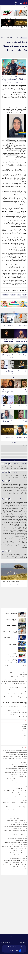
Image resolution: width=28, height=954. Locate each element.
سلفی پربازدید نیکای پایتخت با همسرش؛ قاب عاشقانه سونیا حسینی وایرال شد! (21, 437)
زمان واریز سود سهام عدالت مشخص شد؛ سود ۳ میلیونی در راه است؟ (7, 17)
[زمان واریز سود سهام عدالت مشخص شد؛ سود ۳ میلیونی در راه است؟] (7, 13)
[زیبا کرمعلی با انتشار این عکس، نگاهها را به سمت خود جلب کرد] (20, 348)
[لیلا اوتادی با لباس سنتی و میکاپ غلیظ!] (20, 414)
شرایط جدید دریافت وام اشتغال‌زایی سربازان (18, 792)
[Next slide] (26, 571)
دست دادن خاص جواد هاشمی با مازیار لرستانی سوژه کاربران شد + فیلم (14, 750)
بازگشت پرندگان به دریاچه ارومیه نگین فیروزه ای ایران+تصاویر (14, 581)
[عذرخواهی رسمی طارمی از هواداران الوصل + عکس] (22, 637)
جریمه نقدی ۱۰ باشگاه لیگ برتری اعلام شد (19, 844)
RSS (11, 936)
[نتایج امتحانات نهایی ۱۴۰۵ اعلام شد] (22, 614)
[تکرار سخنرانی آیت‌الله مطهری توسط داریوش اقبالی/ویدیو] (7, 333)
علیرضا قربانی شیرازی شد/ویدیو (21, 840)
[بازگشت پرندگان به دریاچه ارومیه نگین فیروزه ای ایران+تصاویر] (14, 571)
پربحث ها (4, 665)
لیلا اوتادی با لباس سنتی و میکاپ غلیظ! (21, 420)
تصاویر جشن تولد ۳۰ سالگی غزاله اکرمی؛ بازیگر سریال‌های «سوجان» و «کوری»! (7, 421)
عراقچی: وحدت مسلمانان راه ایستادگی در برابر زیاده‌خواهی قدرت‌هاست (14, 756)
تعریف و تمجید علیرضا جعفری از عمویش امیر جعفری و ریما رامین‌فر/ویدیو (14, 846)
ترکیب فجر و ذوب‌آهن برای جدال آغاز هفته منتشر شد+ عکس (16, 768)
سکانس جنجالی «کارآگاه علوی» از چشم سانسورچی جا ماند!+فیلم (15, 862)
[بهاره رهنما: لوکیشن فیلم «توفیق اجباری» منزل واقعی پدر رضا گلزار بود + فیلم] (7, 348)
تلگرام (21, 942)
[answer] (9, 464)
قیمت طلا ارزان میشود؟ (22, 836)
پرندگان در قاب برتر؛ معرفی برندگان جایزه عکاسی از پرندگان (16, 838)
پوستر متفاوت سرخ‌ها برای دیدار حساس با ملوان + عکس (16, 858)
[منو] (3, 2)
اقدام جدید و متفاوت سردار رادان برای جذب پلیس (17, 780)
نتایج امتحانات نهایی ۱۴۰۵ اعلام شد (11, 613)
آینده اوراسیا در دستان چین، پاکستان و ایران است (17, 797)
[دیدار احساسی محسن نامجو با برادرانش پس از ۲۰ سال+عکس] (20, 333)
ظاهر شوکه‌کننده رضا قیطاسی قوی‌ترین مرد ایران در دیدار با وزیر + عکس (9, 661)
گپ (26, 942)
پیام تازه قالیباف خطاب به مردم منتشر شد (19, 762)
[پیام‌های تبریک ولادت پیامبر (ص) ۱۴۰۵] (22, 649)
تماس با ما (16, 936)
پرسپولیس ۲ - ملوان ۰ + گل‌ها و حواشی (19, 770)
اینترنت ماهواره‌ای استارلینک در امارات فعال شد (18, 774)
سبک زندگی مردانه (23, 729)
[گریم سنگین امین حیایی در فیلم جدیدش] (7, 399)
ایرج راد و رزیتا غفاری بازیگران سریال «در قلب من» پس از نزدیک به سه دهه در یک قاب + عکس (7, 391)
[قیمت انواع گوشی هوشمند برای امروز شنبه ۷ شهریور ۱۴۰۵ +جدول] (22, 643)
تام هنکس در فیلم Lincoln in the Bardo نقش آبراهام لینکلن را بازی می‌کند (7, 371)
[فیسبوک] (6, 290)
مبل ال (25, 735)
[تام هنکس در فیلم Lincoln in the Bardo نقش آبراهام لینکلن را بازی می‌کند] (7, 364)
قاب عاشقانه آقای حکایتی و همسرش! (22, 406)
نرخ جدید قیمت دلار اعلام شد (12, 625)
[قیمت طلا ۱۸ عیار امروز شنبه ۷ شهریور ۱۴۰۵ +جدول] (20, 22)
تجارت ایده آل (24, 731)
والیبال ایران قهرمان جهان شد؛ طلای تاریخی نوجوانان (17, 754)
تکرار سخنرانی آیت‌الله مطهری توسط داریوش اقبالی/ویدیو (8, 340)
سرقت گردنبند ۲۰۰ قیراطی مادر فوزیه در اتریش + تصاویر (17, 818)
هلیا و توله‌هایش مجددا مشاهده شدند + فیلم (18, 824)
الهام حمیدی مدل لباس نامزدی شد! (19, 700)
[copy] (25, 290)
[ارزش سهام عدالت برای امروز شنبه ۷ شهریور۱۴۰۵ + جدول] (22, 620)
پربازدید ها (22, 665)
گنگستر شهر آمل (23, 296)
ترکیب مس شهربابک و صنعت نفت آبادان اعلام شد (17, 764)
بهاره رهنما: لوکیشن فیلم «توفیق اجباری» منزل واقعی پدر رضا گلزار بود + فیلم (7, 356)
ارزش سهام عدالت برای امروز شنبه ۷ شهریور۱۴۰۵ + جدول (11, 620)
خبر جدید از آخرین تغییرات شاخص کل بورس (18, 812)
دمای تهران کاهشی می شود (21, 814)
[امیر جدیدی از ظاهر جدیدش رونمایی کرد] (20, 364)
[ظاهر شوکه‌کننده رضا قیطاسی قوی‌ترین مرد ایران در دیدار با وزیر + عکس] (22, 661)
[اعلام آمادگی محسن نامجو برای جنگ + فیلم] (7, 22)
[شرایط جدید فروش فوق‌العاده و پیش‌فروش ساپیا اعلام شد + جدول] (20, 13)
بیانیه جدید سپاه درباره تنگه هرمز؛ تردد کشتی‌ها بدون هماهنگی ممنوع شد (14, 871)
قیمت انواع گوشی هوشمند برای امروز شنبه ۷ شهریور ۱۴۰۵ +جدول (10, 643)
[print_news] (9, 290)
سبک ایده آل (24, 726)
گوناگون (25, 7)
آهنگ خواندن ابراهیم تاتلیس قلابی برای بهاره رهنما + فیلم (15, 710)
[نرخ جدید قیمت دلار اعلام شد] (22, 626)
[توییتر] (2, 290)
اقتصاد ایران (24, 724)
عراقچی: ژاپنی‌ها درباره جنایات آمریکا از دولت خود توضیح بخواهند (15, 772)
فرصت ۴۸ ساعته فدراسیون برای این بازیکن (19, 776)
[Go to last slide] (2, 571)
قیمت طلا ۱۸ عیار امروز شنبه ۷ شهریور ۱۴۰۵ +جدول (20, 27)
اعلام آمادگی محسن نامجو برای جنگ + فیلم (7, 27)
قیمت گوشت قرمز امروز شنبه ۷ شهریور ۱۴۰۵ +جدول (17, 848)
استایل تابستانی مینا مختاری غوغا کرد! (21, 390)
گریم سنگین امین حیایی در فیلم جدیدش (7, 406)
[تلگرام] (4, 290)
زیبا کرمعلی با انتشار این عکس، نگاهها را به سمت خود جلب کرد (21, 355)
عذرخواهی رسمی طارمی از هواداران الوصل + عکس (9, 637)
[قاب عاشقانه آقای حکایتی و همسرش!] (20, 399)
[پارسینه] (20, 2)
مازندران (24, 294)
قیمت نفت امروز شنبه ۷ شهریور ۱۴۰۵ (19, 868)
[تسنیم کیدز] (14, 304)
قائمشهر (19, 294)
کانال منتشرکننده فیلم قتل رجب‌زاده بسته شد (18, 822)
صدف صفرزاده (5, 294)
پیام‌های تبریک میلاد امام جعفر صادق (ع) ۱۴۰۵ (18, 852)
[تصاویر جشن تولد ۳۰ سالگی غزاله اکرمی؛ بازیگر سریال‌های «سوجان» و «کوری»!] (7, 414)
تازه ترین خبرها (24, 733)
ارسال (14, 460)
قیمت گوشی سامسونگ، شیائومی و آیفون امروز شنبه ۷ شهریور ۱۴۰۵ (14, 864)
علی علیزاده (13, 294)
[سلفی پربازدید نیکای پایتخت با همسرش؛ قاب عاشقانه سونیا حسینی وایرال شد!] (20, 430)
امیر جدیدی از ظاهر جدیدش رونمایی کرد (22, 370)
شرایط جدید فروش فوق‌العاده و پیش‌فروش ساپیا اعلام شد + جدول (20, 17)
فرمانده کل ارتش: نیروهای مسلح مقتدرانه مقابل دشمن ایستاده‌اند (15, 842)
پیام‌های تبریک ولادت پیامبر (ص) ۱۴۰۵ (10, 649)
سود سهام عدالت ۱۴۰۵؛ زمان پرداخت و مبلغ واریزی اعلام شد (16, 752)
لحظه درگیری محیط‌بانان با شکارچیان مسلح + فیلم (18, 783)
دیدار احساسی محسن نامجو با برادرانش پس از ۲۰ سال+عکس (21, 340)
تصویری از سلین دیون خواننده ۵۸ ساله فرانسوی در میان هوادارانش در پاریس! (7, 325)
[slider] (9, 142)
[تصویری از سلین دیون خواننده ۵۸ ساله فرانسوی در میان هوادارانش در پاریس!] (7, 318)
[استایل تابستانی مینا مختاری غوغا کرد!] (20, 383)
